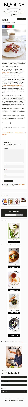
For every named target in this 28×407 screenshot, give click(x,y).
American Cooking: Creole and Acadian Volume (12, 85)
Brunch (14, 127)
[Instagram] (16, 15)
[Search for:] (12, 9)
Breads (7, 127)
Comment (6, 148)
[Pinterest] (15, 15)
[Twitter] (13, 15)
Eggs (17, 127)
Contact (7, 13)
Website (5, 174)
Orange (19, 127)
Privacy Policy (8, 400)
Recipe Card (22, 18)
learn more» (18, 244)
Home (4, 11)
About (23, 11)
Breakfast (11, 127)
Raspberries (23, 127)
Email (5, 169)
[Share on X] (6, 26)
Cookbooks (17, 11)
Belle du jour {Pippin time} (20, 132)
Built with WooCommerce (17, 400)
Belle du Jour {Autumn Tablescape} (7, 133)
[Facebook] (11, 15)
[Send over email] (13, 26)
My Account (19, 13)
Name (5, 164)
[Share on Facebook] (3, 26)
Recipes (10, 11)
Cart (13, 13)
